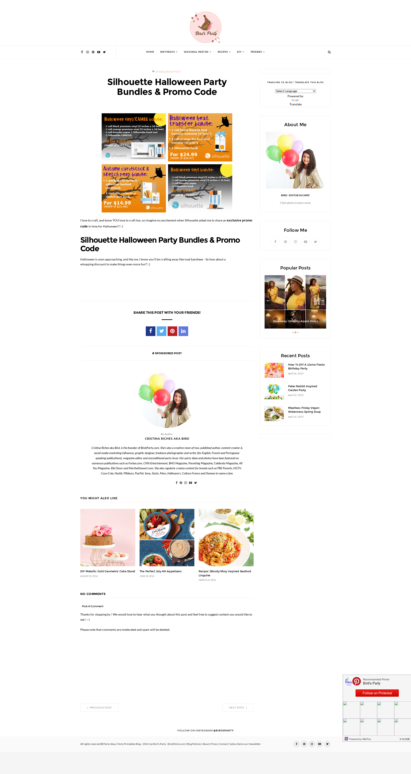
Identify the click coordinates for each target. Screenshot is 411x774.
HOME (150, 52)
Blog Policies (194, 744)
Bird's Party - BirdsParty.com (169, 744)
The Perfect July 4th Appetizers (161, 571)
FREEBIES (256, 52)
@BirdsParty (223, 730)
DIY (239, 52)
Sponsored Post (168, 72)
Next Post (237, 707)
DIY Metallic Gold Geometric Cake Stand (107, 571)
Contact (223, 744)
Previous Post (100, 707)
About (206, 744)
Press (214, 744)
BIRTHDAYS (167, 52)
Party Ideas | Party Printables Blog (122, 744)
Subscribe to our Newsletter (245, 744)
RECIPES (223, 52)
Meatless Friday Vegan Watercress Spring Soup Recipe (304, 411)
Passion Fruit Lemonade (295, 321)
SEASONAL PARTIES (196, 52)
